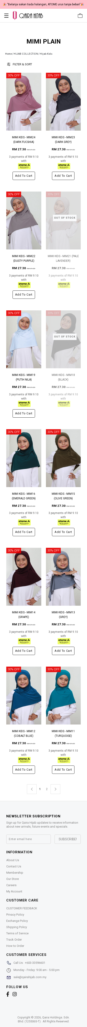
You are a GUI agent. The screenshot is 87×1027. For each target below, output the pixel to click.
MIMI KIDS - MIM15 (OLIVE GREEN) (63, 496)
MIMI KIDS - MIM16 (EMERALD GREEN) (24, 496)
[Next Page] (55, 789)
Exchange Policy (17, 921)
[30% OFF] (23, 101)
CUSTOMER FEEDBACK (21, 908)
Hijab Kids (46, 54)
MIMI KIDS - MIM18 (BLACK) (63, 377)
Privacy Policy (15, 914)
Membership (14, 872)
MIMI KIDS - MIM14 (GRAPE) (23, 615)
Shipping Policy (16, 927)
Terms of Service (17, 933)
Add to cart (23, 175)
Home (8, 54)
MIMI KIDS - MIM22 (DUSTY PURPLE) (23, 258)
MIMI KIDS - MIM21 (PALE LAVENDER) (63, 258)
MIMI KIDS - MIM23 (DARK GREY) (63, 140)
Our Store (12, 879)
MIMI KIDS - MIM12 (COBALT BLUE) (23, 733)
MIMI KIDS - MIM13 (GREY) (63, 615)
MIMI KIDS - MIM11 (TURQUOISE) (63, 733)
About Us (12, 860)
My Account (14, 891)
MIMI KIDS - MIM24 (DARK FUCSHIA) (23, 140)
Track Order (14, 939)
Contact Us (13, 866)
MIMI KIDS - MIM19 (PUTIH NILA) (23, 377)
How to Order (15, 946)
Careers (11, 885)
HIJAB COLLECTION (26, 54)
